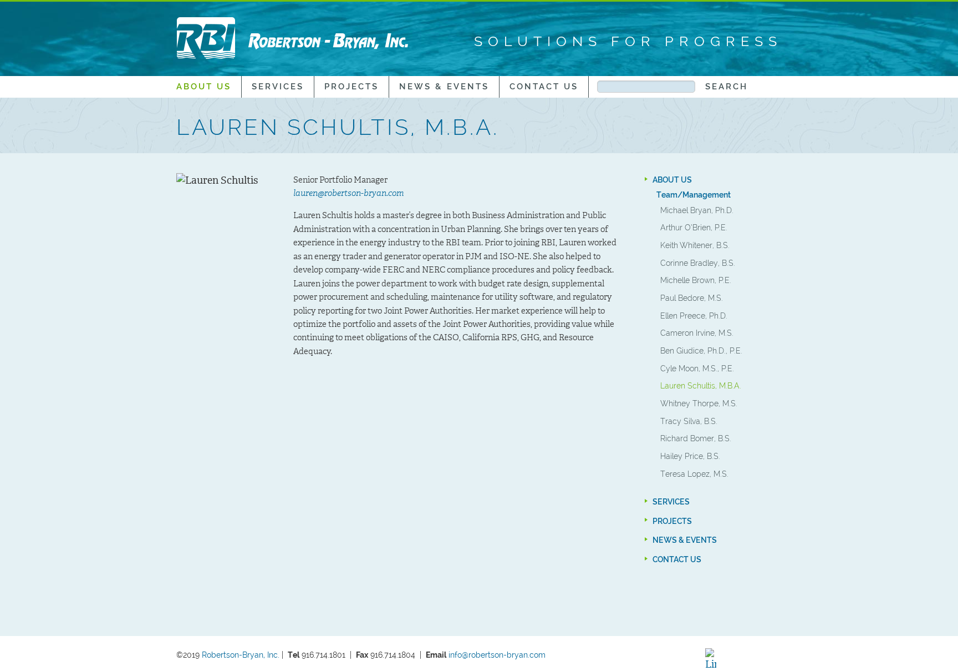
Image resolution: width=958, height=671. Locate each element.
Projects (351, 87)
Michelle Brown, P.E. (695, 280)
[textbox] (646, 86)
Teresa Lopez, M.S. (694, 473)
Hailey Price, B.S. (690, 456)
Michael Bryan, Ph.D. (696, 210)
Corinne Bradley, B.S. (697, 263)
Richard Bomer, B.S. (695, 438)
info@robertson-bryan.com (498, 654)
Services (278, 87)
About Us (203, 87)
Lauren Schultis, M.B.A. (700, 385)
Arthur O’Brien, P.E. (693, 227)
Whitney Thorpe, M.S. (698, 403)
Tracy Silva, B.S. (688, 421)
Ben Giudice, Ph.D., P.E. (701, 350)
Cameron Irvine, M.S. (696, 332)
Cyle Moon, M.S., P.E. (697, 368)
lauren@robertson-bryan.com (348, 193)
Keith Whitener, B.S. (695, 245)
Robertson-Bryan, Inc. (240, 654)
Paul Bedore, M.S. (691, 297)
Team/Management (693, 194)
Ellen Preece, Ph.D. (693, 315)
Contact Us (543, 87)
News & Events (444, 87)
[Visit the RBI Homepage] (292, 37)
